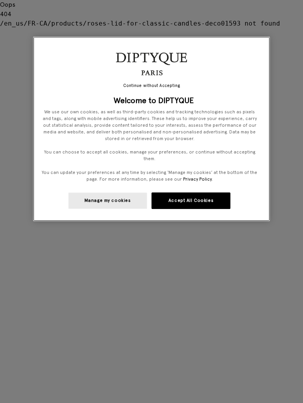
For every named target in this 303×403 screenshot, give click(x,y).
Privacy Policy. (198, 179)
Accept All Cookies (190, 200)
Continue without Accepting (151, 85)
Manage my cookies (107, 200)
